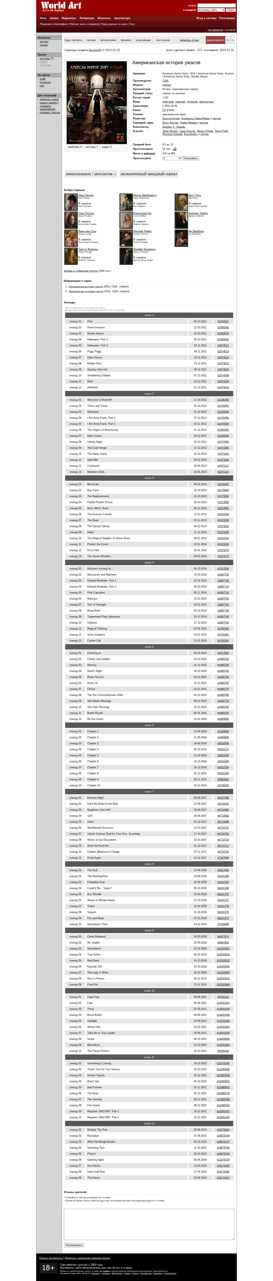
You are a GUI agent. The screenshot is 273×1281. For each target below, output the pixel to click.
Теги (132, 24)
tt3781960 (223, 628)
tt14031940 (223, 1020)
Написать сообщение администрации (87, 1258)
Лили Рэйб (221, 131)
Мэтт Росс (195, 195)
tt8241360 (223, 876)
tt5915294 (223, 767)
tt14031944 (223, 1032)
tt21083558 (223, 1075)
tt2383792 (223, 429)
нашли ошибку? (49, 102)
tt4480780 (223, 694)
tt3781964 (223, 640)
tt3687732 (223, 604)
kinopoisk (45, 82)
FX (164, 110)
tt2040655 (223, 339)
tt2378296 (223, 417)
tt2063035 (223, 333)
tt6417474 (223, 936)
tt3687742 (223, 598)
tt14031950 (223, 1044)
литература (146, 1273)
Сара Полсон (187, 131)
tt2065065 (223, 327)
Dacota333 (95, 50)
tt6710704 (223, 833)
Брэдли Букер (171, 118)
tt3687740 (223, 616)
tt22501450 (223, 1117)
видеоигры (117, 1273)
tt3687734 (223, 592)
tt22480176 (223, 1093)
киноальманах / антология (89, 173)
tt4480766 (223, 676)
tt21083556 (223, 1069)
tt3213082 (223, 508)
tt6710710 (223, 839)
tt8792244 (223, 996)
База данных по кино (114, 24)
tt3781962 (223, 634)
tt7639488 (223, 924)
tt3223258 (223, 520)
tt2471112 (223, 465)
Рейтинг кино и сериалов (85, 24)
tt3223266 (223, 544)
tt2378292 (223, 405)
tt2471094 (223, 447)
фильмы (95, 1273)
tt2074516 (223, 369)
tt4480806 (223, 737)
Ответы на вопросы (51, 1258)
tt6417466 (223, 870)
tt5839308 (223, 743)
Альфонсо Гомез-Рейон (195, 118)
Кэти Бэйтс (190, 134)
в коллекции (143, 40)
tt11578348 (223, 1063)
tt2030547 (223, 321)
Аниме (54, 18)
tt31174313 (223, 1177)
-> (232, 40)
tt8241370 (223, 894)
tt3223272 (223, 556)
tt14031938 (223, 1014)
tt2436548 (223, 435)
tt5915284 (223, 755)
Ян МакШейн (196, 231)
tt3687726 (223, 574)
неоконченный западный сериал (149, 173)
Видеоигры (69, 18)
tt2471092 (223, 441)
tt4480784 (223, 706)
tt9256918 (223, 1050)
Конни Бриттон (142, 213)
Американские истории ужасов (85, 291)
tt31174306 (223, 1171)
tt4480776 (223, 688)
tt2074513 (223, 351)
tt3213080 (223, 502)
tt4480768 (223, 682)
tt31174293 (223, 1165)
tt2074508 (223, 375)
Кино (43, 18)
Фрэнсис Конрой (172, 134)
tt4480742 (223, 658)
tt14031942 (223, 1026)
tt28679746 (223, 1147)
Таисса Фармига (88, 249)
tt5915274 (223, 749)
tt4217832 (223, 652)
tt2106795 (223, 399)
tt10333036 (223, 966)
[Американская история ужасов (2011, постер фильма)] (97, 143)
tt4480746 (223, 664)
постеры (45, 58)
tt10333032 (223, 960)
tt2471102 (223, 453)
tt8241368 (223, 888)
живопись (157, 1273)
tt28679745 (223, 1153)
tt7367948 (223, 857)
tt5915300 (223, 773)
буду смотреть (73, 40)
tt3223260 (223, 532)
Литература (87, 18)
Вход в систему (206, 18)
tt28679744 (223, 1135)
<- (228, 40)
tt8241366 (223, 882)
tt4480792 (223, 712)
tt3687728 (223, 580)
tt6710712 (223, 845)
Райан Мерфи (188, 122)
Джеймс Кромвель (145, 249)
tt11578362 (223, 1129)
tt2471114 (223, 471)
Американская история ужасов (85, 286)
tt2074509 (223, 381)
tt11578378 (223, 1159)
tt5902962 (223, 779)
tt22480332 (223, 1105)
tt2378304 (223, 423)
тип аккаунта (215, 29)
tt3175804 (223, 496)
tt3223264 (223, 538)
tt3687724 (223, 586)
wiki (42, 85)
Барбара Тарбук (198, 213)
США (165, 80)
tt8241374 (223, 918)
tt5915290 (223, 761)
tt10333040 (223, 972)
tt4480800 (223, 718)
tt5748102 (223, 785)
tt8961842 (223, 942)
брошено (126, 40)
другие (217, 118)
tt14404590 (223, 1038)
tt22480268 (223, 1099)
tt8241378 (223, 906)
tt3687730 (223, 610)
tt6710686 (223, 809)
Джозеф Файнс (143, 231)
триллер (180, 101)
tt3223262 (223, 526)
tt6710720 (223, 851)
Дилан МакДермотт (145, 195)
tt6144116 (223, 803)
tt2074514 (223, 357)
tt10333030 (223, 954)
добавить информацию (48, 108)
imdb (42, 78)
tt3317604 (223, 568)
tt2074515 (223, 363)
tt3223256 (223, 514)
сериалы (106, 1273)
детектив (192, 101)
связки (44, 44)
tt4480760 (223, 670)
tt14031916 (223, 1002)
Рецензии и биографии (53, 24)
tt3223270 (223, 550)
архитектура (170, 1273)
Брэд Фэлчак (170, 122)
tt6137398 (223, 797)
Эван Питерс (170, 131)
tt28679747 (223, 1141)
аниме (127, 1273)
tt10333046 (223, 984)
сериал (166, 84)
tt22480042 (223, 1087)
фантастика (206, 101)
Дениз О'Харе (205, 131)
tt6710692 (223, 815)
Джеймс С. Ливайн (173, 126)
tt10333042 (223, 978)
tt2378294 (223, 411)
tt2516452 (223, 484)
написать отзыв (49, 99)
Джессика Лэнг (87, 231)
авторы (44, 41)
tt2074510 (223, 387)
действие (168, 101)
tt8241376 (223, 912)
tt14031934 (223, 1008)
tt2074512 (223, 345)
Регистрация (227, 18)
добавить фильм (50, 112)
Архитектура (122, 18)
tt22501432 (223, 1111)
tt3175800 (223, 490)
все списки (163, 40)
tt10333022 (223, 948)
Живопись (104, 18)
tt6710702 (223, 827)
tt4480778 (223, 700)
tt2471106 (223, 459)
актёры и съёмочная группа (80, 270)
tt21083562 (223, 1081)
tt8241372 (223, 900)
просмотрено (108, 40)
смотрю (91, 40)
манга (135, 1273)
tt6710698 (223, 821)
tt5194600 (223, 731)
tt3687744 (223, 622)
